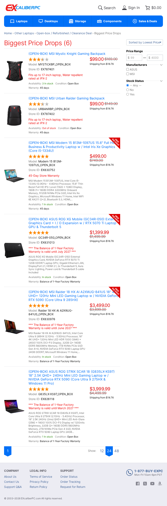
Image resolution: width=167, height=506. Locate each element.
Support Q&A (13, 486)
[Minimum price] (134, 58)
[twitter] (145, 483)
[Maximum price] (155, 58)
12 (102, 451)
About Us (10, 476)
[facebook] (137, 483)
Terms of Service (41, 476)
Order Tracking (70, 481)
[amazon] (159, 483)
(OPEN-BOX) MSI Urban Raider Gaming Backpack (67, 98)
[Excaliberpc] (23, 7)
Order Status (68, 476)
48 (116, 451)
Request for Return (72, 486)
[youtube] (152, 483)
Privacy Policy (39, 481)
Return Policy (38, 486)
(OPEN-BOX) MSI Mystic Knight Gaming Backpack (67, 54)
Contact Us (11, 481)
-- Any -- (135, 85)
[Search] (100, 8)
